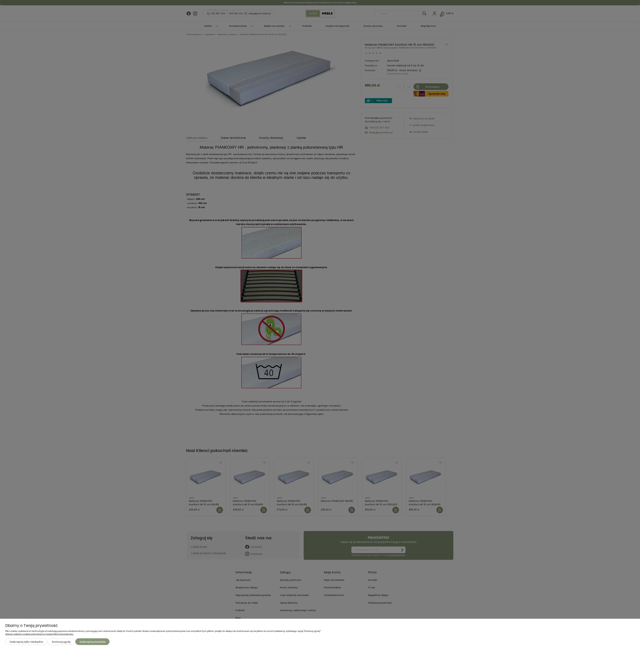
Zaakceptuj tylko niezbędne (26, 642)
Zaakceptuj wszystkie (92, 642)
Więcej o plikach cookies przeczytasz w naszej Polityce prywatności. (39, 634)
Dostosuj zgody (61, 642)
